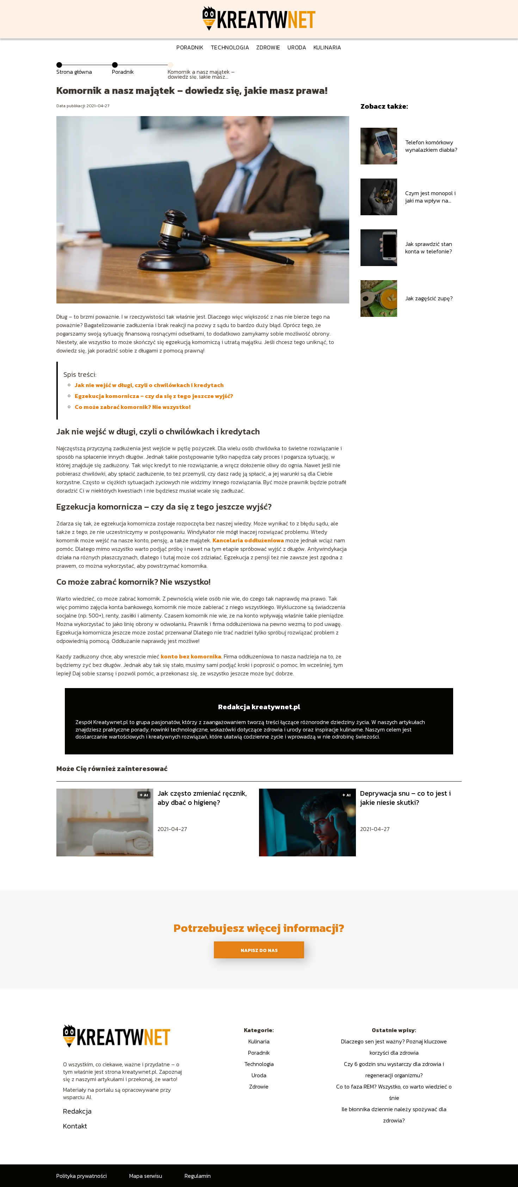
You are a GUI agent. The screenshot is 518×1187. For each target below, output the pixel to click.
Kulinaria (327, 47)
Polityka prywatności (81, 1175)
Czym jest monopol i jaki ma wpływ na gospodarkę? (430, 196)
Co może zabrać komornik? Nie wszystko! (133, 407)
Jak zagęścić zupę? (429, 298)
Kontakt (75, 1126)
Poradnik (190, 47)
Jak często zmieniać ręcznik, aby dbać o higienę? (202, 798)
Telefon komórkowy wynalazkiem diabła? (431, 146)
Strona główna (74, 71)
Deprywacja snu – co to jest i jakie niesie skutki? (405, 798)
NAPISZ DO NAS (259, 950)
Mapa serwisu (145, 1175)
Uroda (297, 47)
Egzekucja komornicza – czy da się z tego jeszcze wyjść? (154, 396)
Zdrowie (268, 47)
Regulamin (198, 1175)
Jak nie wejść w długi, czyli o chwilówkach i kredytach (149, 385)
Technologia (230, 47)
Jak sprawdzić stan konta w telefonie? (428, 247)
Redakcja (77, 1111)
